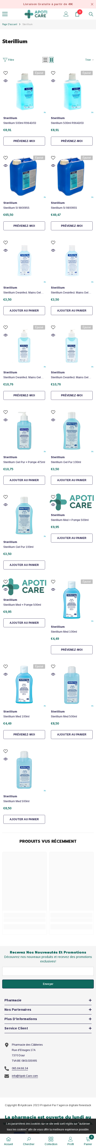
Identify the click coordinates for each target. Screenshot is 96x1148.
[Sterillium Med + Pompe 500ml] (72, 502)
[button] (45, 60)
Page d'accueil (9, 24)
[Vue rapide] (5, 80)
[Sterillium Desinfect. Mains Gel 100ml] (24, 261)
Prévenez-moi (24, 141)
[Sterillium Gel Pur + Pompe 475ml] (24, 431)
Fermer (92, 4)
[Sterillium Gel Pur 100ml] (72, 431)
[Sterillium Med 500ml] (72, 685)
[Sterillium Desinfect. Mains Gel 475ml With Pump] (24, 346)
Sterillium (27, 24)
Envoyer (48, 984)
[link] (25, 920)
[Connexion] (66, 14)
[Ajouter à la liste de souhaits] (5, 73)
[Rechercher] (91, 14)
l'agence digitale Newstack (74, 1105)
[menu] (5, 14)
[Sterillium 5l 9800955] (24, 176)
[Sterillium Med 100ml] (72, 600)
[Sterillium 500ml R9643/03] (24, 91)
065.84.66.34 (20, 1068)
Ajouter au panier (24, 310)
